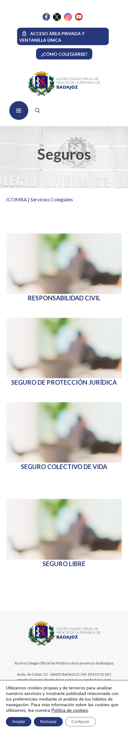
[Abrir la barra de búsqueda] (36, 110)
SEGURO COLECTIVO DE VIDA (64, 466)
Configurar (80, 722)
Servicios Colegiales (51, 199)
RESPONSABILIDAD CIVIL (64, 298)
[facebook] (46, 18)
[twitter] (57, 19)
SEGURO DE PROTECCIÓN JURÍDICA (64, 382)
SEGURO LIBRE (64, 563)
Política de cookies (69, 710)
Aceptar (18, 722)
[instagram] (68, 19)
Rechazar (48, 722)
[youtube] (79, 18)
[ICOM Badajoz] (64, 645)
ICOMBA (16, 199)
